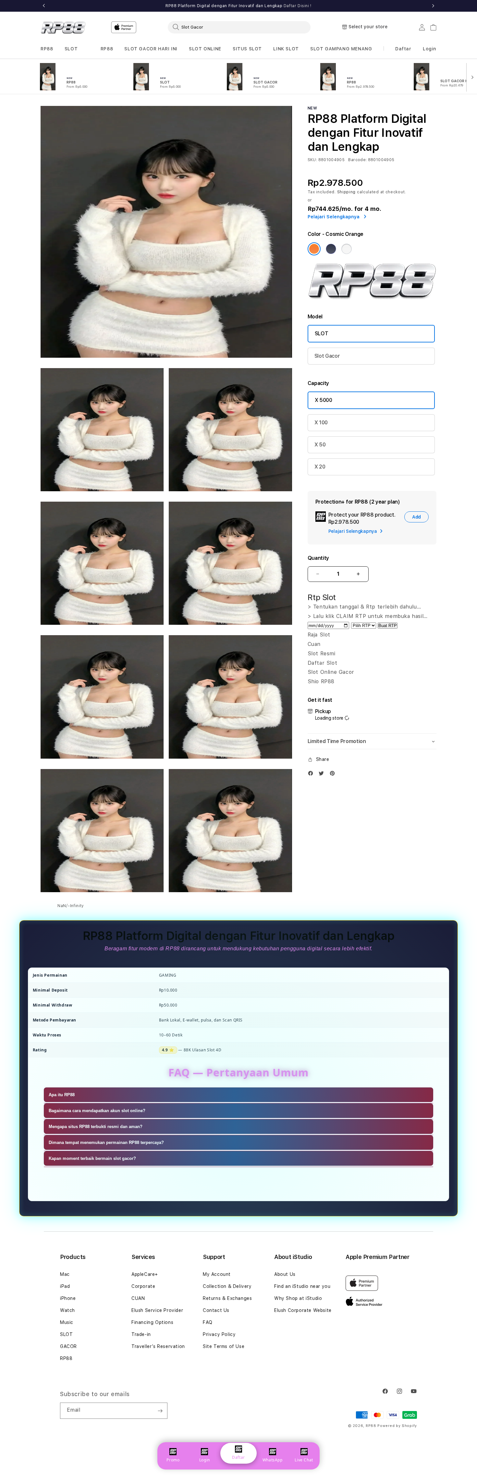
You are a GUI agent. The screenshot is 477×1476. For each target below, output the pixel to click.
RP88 (47, 48)
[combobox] (239, 27)
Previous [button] (44, 6)
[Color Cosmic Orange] (314, 248)
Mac (65, 1274)
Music (66, 1322)
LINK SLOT (286, 48)
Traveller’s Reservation (158, 1346)
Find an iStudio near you (302, 1286)
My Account (217, 1274)
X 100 (321, 422)
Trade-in (141, 1334)
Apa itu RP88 (62, 1094)
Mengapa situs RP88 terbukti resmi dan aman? (95, 1126)
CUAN (138, 1298)
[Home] (63, 27)
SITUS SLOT (247, 48)
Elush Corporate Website (303, 1310)
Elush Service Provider (157, 1310)
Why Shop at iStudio (298, 1298)
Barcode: (357, 160)
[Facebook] (312, 774)
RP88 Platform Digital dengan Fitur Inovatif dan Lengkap (238, 6)
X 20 (319, 467)
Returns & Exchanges (227, 1298)
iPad (65, 1286)
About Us (285, 1274)
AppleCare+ (144, 1274)
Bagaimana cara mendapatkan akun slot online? (97, 1110)
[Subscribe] (160, 1411)
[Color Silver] (346, 249)
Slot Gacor (327, 356)
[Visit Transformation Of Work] (372, 298)
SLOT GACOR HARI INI (150, 48)
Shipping (346, 192)
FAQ (208, 1322)
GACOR (68, 1346)
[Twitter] (322, 774)
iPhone (68, 1298)
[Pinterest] (333, 774)
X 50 (320, 445)
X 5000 (323, 400)
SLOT (71, 48)
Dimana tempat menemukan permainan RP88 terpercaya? (106, 1142)
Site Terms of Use (223, 1346)
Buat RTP (387, 625)
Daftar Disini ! (298, 6)
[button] (47, 49)
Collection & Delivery (227, 1286)
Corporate (143, 1286)
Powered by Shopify (397, 1426)
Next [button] (433, 6)
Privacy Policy (219, 1334)
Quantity (318, 558)
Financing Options (152, 1322)
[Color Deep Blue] (331, 249)
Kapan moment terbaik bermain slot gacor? (92, 1158)
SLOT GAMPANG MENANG (341, 48)
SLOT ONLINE (205, 48)
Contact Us (216, 1310)
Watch (67, 1310)
